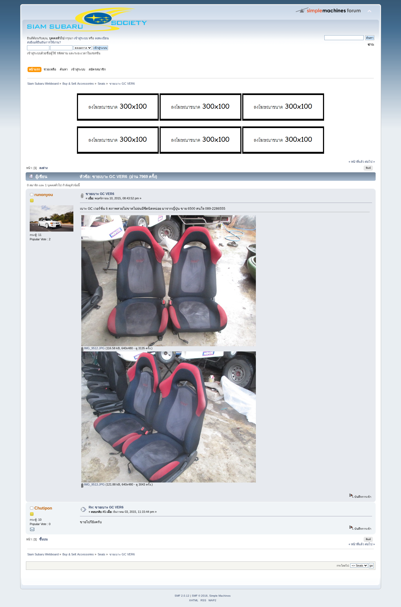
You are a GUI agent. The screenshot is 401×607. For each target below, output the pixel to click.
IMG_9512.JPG (94, 348)
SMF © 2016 (200, 595)
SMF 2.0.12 (182, 595)
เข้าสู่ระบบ (81, 38)
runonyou (43, 194)
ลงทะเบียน (102, 38)
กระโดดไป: (343, 565)
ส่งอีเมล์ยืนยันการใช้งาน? (44, 42)
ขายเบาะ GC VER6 (100, 194)
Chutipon (43, 508)
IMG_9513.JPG (94, 484)
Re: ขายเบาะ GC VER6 (106, 507)
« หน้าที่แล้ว (356, 161)
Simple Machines (220, 595)
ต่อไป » (370, 161)
